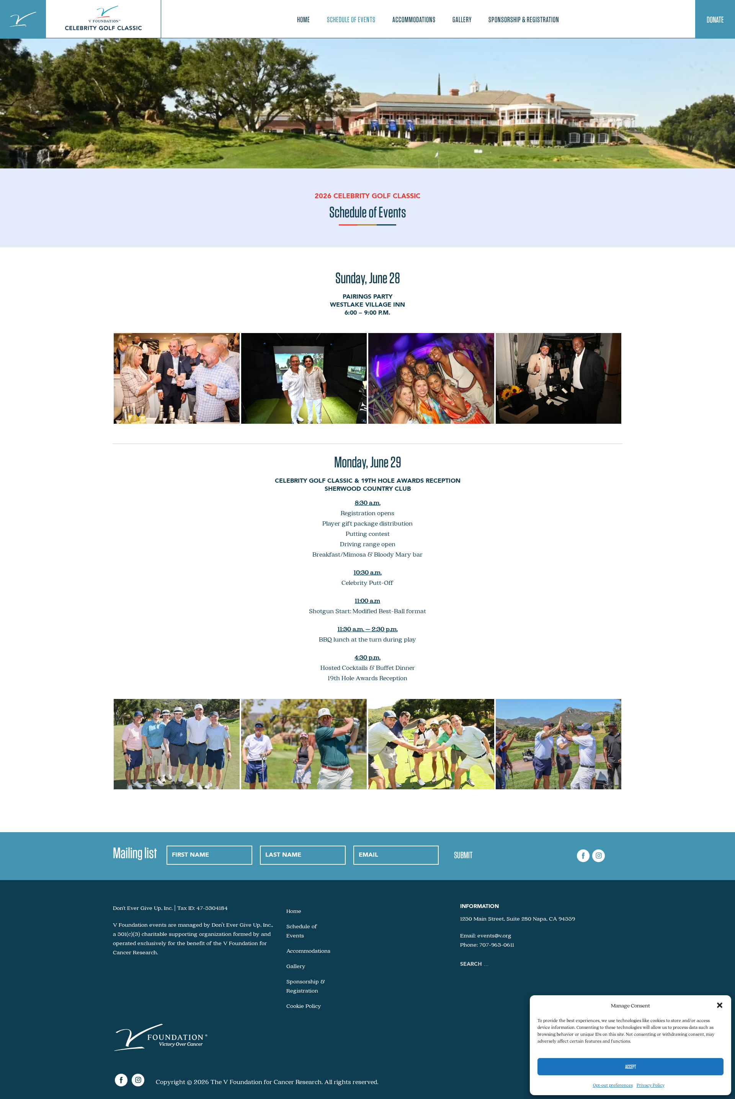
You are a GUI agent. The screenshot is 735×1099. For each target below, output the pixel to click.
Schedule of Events (351, 19)
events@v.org (494, 935)
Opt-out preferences (613, 1085)
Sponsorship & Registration (523, 19)
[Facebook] (583, 856)
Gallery (462, 19)
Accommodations (414, 19)
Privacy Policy (651, 1085)
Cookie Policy (303, 1005)
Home (303, 19)
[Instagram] (598, 856)
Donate (715, 19)
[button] (720, 1005)
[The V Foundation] (23, 19)
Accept (630, 1066)
